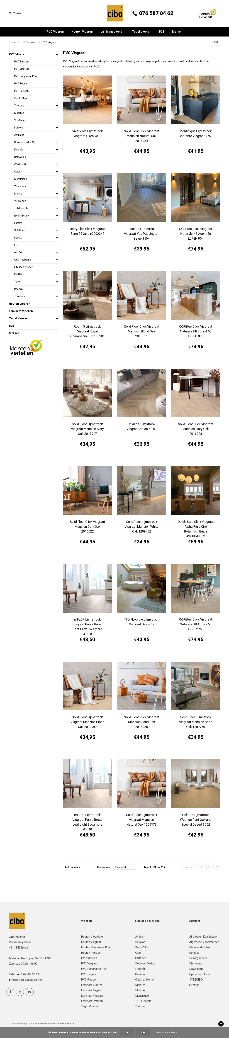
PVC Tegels (20, 84)
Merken (177, 32)
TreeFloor (19, 296)
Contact (194, 953)
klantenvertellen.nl (64, 1023)
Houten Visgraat (91, 942)
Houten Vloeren (82, 32)
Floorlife (18, 150)
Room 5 (18, 289)
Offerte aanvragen (87, 164)
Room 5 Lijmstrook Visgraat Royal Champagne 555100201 (87, 331)
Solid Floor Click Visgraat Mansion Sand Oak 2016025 (141, 722)
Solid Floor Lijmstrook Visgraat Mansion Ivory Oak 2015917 (87, 429)
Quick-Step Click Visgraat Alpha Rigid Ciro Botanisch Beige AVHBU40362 (196, 528)
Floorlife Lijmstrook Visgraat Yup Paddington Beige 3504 (141, 234)
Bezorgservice (198, 958)
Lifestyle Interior (23, 267)
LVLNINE (18, 274)
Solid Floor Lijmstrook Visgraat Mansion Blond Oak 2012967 (87, 722)
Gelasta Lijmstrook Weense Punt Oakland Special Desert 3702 (195, 820)
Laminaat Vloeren (112, 32)
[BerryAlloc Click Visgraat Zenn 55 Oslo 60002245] (87, 197)
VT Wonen (20, 201)
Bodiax (18, 238)
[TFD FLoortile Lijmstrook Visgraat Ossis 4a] (141, 588)
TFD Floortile (21, 208)
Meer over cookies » (166, 1032)
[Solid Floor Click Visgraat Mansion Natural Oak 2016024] (141, 100)
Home (12, 42)
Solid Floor (20, 230)
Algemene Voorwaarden (204, 942)
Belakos (18, 128)
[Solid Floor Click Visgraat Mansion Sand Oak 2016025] (141, 686)
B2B (161, 32)
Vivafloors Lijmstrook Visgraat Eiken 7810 (87, 133)
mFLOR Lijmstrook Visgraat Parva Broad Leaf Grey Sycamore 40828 (87, 626)
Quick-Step (20, 98)
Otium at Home (22, 260)
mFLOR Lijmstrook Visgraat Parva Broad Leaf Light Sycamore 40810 (87, 821)
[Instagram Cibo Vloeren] (20, 992)
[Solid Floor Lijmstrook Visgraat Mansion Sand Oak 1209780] (195, 686)
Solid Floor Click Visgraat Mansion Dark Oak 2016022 (87, 526)
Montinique (20, 179)
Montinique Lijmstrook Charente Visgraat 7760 (196, 133)
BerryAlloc (20, 157)
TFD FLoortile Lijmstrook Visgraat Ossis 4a (141, 622)
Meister (18, 194)
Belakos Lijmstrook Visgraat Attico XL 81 (142, 426)
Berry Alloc (142, 947)
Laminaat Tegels (91, 990)
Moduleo (19, 113)
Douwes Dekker (145, 963)
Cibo (138, 953)
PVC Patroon (21, 91)
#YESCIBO (196, 980)
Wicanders (20, 186)
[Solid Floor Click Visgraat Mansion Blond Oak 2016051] (141, 295)
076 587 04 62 (156, 13)
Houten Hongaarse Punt (96, 947)
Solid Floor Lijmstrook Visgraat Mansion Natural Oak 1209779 (141, 820)
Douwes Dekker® (24, 142)
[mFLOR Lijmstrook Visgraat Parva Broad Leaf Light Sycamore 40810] (87, 783)
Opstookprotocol (199, 974)
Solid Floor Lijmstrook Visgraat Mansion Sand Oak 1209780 (195, 722)
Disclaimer (195, 963)
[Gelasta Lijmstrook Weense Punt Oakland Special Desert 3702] (195, 783)
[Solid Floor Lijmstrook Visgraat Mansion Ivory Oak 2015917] (87, 393)
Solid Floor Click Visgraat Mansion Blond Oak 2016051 (141, 331)
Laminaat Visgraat (92, 996)
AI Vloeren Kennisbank (203, 937)
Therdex (19, 106)
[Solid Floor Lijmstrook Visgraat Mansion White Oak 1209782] (141, 490)
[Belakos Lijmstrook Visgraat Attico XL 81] (141, 393)
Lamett (18, 223)
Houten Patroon (91, 953)
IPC (16, 245)
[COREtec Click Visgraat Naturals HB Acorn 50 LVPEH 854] (195, 197)
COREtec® (20, 164)
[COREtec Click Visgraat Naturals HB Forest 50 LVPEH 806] (195, 295)
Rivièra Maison (22, 216)
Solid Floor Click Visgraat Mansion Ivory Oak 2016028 (195, 429)
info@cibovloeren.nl (29, 980)
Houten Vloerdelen (92, 937)
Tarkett (18, 282)
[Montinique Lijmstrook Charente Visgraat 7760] (195, 100)
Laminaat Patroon (92, 1001)
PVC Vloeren (55, 32)
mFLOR (18, 252)
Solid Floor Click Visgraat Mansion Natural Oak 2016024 (141, 136)
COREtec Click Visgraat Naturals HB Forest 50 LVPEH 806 (195, 331)
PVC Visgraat (49, 42)
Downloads (196, 969)
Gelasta (18, 172)
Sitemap (194, 985)
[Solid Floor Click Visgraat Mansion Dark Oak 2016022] (87, 490)
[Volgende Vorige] (213, 867)
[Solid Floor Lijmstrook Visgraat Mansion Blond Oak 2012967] (87, 686)
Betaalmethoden (199, 947)
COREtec (140, 958)
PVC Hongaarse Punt (26, 76)
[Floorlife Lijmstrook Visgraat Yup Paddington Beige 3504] (141, 197)
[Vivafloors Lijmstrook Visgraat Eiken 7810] (87, 100)
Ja (126, 1032)
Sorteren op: (104, 867)
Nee (143, 1032)
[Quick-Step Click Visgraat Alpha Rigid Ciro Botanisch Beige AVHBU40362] (195, 490)
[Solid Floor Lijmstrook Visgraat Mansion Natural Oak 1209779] (141, 783)
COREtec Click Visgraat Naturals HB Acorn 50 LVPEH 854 (195, 234)
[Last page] (218, 867)
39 (207, 866)
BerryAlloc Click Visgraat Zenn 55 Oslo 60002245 (87, 231)
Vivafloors (19, 120)
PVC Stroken (21, 62)
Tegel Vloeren (141, 32)
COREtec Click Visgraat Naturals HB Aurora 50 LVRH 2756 (195, 624)
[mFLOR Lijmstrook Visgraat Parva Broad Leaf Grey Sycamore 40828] (87, 588)
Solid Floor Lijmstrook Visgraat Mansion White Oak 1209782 (142, 526)
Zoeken (17, 13)
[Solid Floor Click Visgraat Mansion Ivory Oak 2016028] (195, 393)
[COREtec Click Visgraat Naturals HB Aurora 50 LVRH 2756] (195, 588)
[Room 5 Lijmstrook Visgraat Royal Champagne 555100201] (87, 295)
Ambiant (19, 135)
